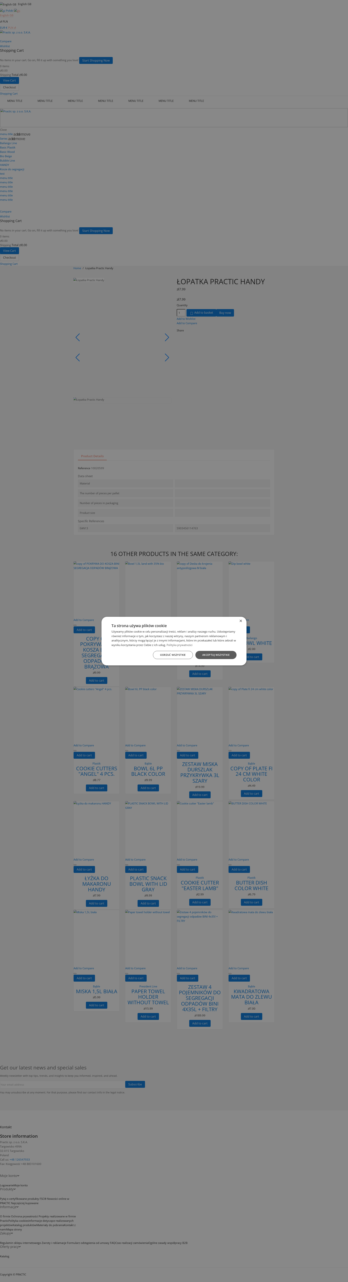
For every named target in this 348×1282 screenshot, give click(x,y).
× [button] (240, 620)
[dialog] (174, 641)
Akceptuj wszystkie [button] (216, 655)
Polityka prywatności (179, 645)
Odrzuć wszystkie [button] (173, 655)
